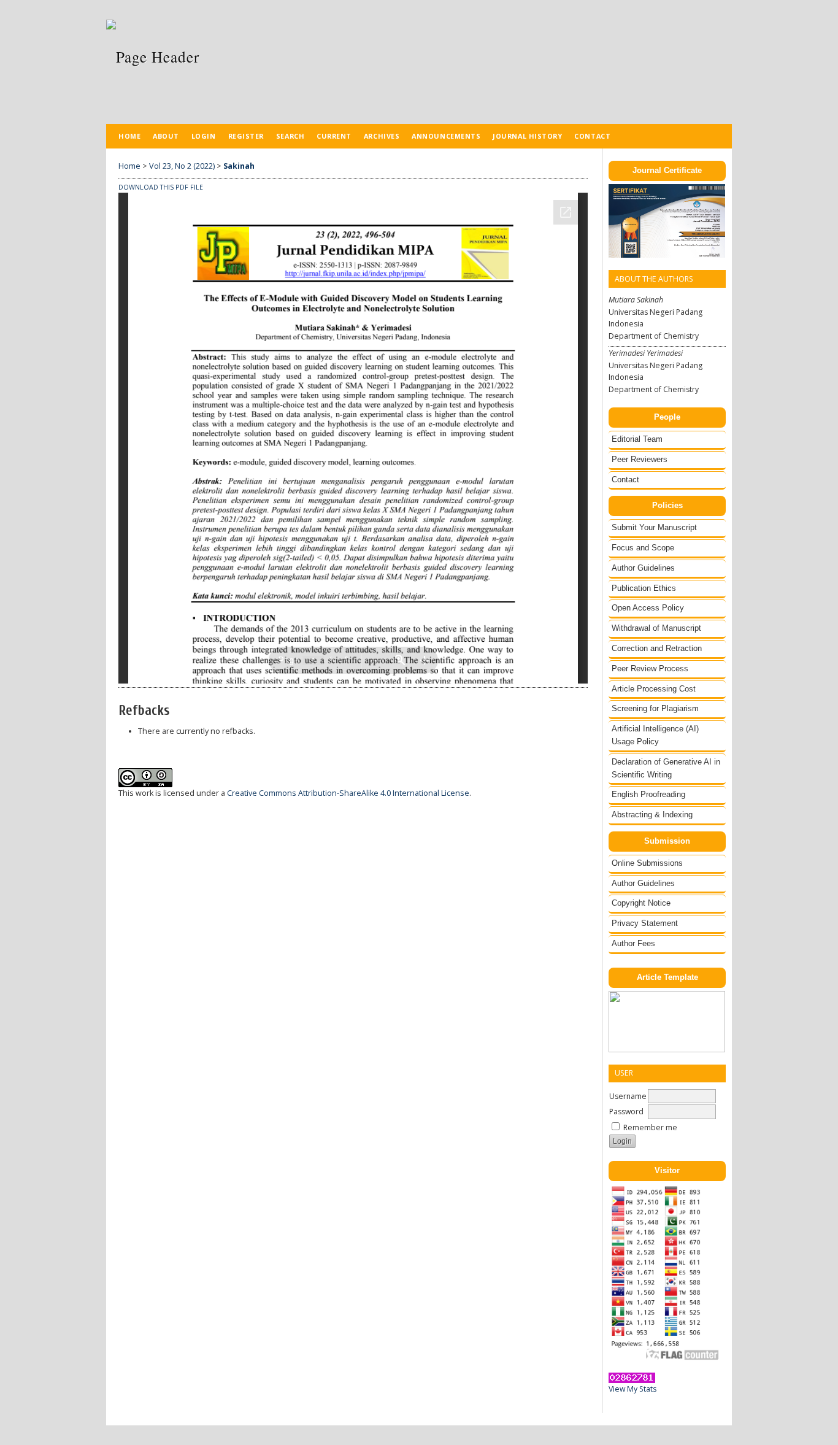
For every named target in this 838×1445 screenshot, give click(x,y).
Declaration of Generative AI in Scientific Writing (666, 768)
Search (290, 136)
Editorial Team (637, 439)
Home (129, 136)
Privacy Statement (645, 923)
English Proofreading (648, 794)
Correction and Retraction (657, 648)
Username (628, 1096)
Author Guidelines (643, 567)
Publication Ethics (644, 588)
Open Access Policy (648, 607)
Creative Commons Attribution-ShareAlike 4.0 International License (348, 793)
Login (203, 136)
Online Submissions (647, 863)
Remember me (650, 1127)
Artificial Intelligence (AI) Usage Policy (655, 735)
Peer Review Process (650, 668)
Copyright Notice (641, 902)
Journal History (527, 136)
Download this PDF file (160, 187)
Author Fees (633, 943)
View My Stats (632, 1389)
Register (246, 136)
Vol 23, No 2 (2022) (182, 166)
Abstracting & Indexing (652, 814)
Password (626, 1111)
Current (334, 136)
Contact (625, 479)
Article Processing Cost (654, 688)
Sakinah (239, 166)
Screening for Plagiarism (655, 708)
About (166, 136)
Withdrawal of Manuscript (656, 628)
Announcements (446, 136)
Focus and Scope (643, 547)
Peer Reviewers (639, 459)
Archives (381, 136)
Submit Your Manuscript (654, 527)
